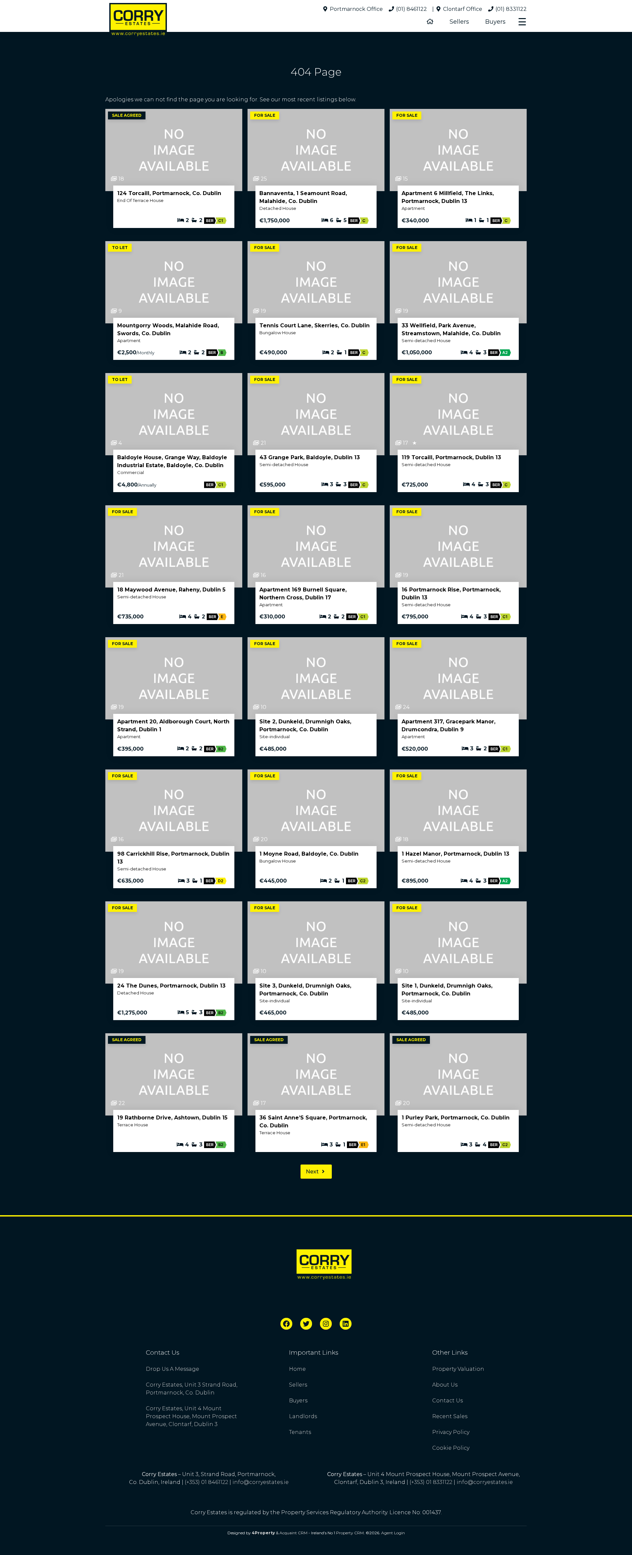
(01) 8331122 (510, 9)
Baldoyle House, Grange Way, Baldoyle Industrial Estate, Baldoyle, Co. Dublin (172, 461)
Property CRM (350, 1532)
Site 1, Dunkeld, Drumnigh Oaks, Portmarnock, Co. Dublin (447, 990)
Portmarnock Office (356, 9)
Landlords (303, 1416)
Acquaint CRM (293, 1532)
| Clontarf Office (457, 9)
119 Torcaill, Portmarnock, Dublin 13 (451, 457)
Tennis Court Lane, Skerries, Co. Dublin (314, 325)
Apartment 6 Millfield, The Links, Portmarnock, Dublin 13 (448, 197)
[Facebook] (286, 1324)
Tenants (300, 1432)
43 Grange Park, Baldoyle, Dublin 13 (309, 457)
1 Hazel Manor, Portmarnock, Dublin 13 (455, 854)
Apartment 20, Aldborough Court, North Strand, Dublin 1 (173, 725)
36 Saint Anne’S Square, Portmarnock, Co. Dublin (313, 1122)
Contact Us (447, 1400)
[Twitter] (306, 1324)
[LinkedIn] (346, 1324)
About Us (445, 1385)
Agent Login (393, 1532)
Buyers (495, 21)
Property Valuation (458, 1369)
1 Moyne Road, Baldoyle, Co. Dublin (308, 854)
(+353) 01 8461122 (206, 1482)
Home (297, 1369)
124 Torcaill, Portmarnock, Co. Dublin (169, 193)
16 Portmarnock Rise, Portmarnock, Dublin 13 (451, 594)
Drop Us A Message (172, 1369)
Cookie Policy (450, 1448)
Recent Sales (449, 1416)
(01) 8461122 (411, 9)
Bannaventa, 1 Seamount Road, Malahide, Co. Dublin (303, 197)
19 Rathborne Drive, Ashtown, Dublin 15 (172, 1118)
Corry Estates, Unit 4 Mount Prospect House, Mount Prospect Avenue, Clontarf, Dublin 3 (191, 1416)
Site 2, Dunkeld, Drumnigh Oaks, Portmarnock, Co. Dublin (305, 725)
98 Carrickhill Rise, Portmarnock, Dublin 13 (173, 858)
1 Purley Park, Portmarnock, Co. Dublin (456, 1118)
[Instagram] (326, 1324)
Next (313, 1171)
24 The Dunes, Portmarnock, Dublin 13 (171, 986)
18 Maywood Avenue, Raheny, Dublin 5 (171, 590)
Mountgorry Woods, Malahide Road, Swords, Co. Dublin (168, 329)
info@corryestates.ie (260, 1482)
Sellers (459, 21)
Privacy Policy (450, 1432)
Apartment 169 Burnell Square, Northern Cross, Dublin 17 (303, 594)
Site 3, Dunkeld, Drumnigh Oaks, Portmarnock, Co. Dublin (305, 990)
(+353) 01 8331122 (430, 1482)
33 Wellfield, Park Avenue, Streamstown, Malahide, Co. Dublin (451, 329)
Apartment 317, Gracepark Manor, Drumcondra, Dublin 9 (448, 725)
